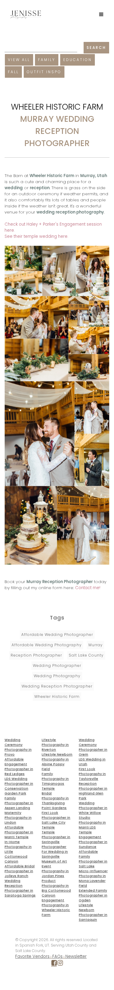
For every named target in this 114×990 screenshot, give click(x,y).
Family (46, 59)
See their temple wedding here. (36, 236)
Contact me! (87, 588)
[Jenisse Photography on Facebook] (54, 964)
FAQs (57, 956)
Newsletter (76, 956)
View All (19, 59)
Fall (13, 71)
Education (77, 59)
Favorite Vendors (32, 956)
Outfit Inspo (44, 71)
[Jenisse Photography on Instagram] (60, 964)
